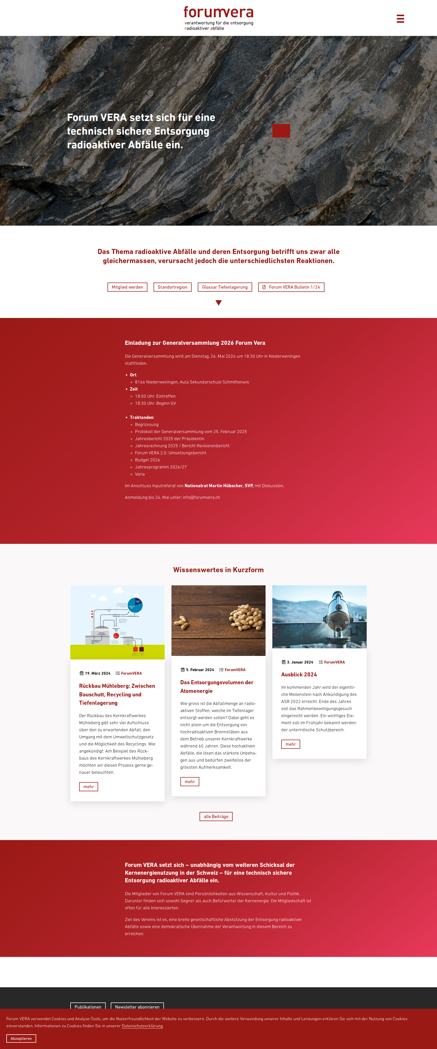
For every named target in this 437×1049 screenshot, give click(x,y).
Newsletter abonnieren (137, 1007)
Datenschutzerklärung (142, 1025)
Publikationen (88, 1007)
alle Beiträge (216, 816)
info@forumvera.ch (201, 497)
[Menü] (400, 18)
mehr (88, 786)
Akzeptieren (21, 1038)
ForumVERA (131, 673)
